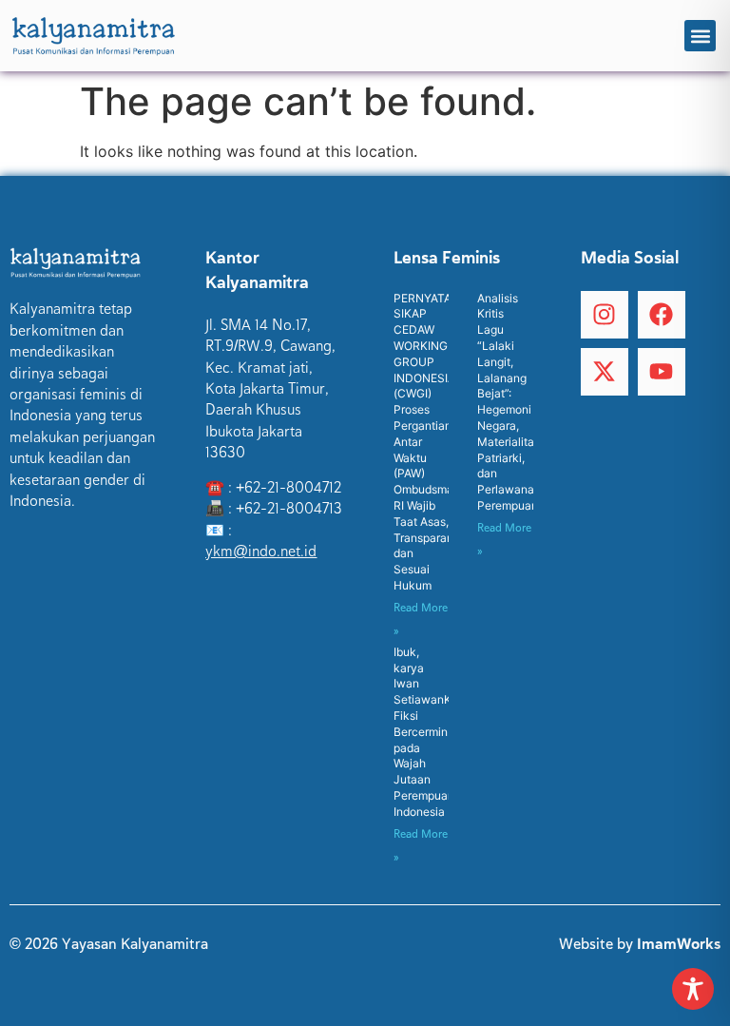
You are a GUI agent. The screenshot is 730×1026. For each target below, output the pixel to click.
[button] (700, 35)
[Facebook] (661, 315)
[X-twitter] (604, 372)
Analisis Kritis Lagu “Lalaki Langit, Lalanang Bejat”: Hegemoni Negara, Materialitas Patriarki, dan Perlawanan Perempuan (509, 402)
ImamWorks (678, 944)
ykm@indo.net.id (261, 551)
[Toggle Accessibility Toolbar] (693, 989)
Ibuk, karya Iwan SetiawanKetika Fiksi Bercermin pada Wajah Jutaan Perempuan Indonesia (436, 732)
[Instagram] (604, 315)
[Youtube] (661, 372)
